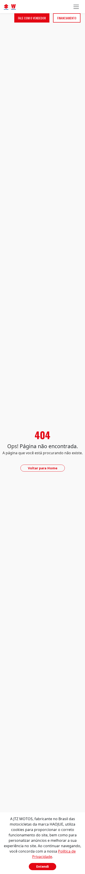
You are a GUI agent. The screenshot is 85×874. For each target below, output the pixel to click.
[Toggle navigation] (76, 6)
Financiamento (66, 18)
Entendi (42, 866)
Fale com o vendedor (32, 18)
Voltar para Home (42, 468)
